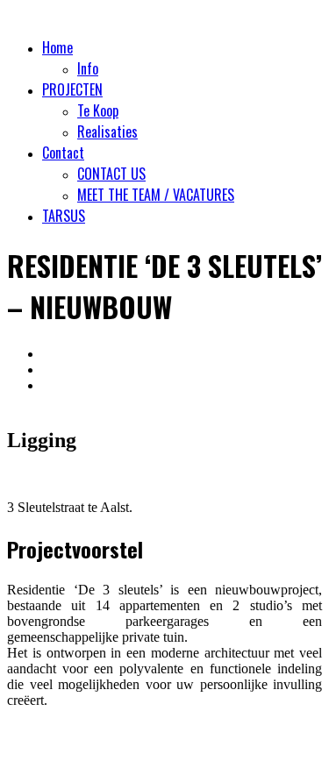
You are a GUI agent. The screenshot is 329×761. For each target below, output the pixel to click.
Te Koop (97, 110)
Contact (63, 152)
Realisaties (107, 131)
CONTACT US (111, 173)
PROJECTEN (72, 89)
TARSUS (63, 215)
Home (57, 47)
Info (87, 68)
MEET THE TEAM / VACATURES (155, 194)
